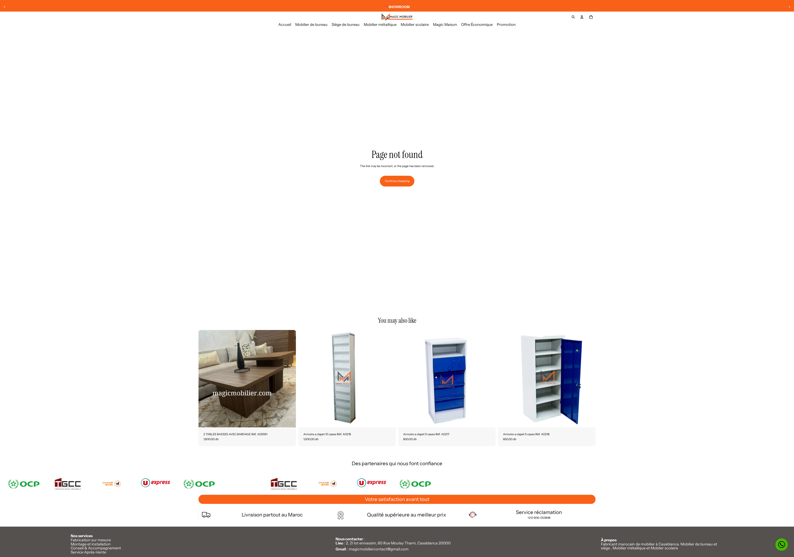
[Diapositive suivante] (789, 6)
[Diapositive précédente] (4, 6)
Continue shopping (397, 181)
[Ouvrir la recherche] (573, 17)
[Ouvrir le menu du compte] (581, 17)
